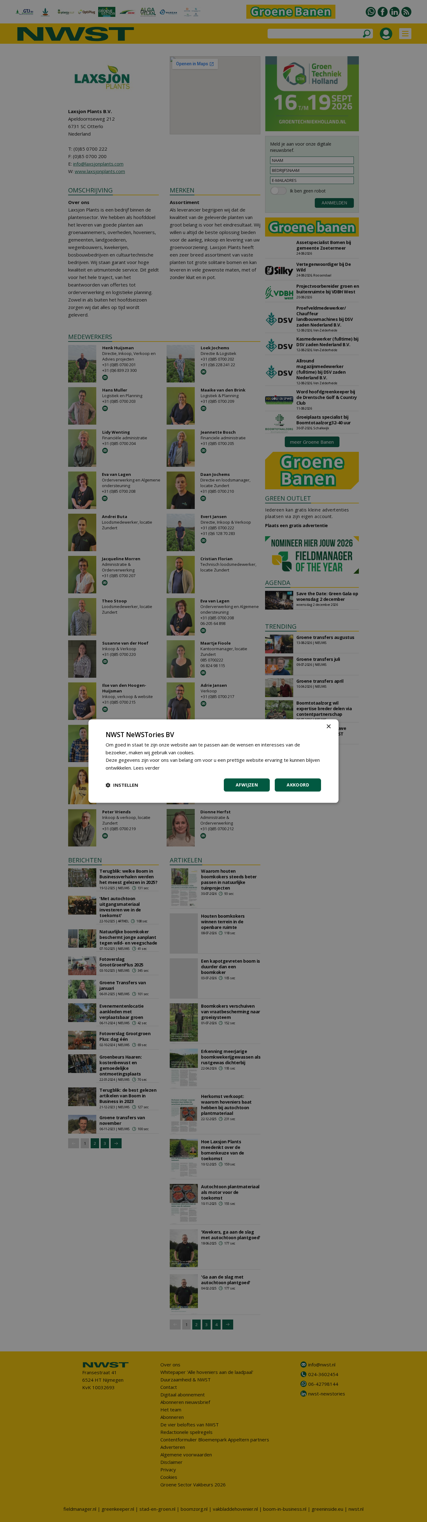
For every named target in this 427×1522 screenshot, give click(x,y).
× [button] (328, 726)
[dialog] (213, 761)
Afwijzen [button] (247, 785)
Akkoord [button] (298, 785)
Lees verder (146, 768)
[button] (122, 784)
